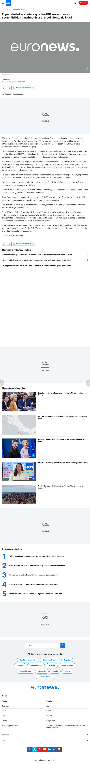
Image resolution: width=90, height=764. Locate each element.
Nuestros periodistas (10, 726)
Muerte (67, 671)
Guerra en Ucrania (50, 660)
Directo (83, 3)
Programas (50, 721)
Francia (52, 665)
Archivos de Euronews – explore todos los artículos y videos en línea (66, 727)
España (67, 660)
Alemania (42, 671)
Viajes (4, 716)
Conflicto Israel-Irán (28, 660)
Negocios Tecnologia (18, 9)
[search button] (62, 645)
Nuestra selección (14, 388)
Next (7, 9)
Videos (4, 721)
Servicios (5, 735)
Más (3, 741)
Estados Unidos (45, 677)
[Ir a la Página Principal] (8, 3)
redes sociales (67, 665)
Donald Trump (25, 671)
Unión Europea (36, 665)
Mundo (49, 701)
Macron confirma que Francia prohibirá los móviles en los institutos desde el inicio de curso (37, 255)
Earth (48, 706)
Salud (48, 711)
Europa (4, 701)
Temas (4, 696)
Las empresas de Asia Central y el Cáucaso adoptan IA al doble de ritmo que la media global (36, 266)
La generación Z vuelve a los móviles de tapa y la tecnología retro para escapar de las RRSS (36, 260)
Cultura (49, 716)
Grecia (55, 671)
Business (5, 706)
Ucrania (20, 665)
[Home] (2, 9)
